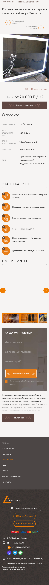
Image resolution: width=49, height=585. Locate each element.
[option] (24, 58)
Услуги (5, 471)
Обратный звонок (24, 516)
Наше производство (12, 477)
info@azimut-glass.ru (17, 538)
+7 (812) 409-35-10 (21, 547)
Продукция (7, 454)
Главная (6, 443)
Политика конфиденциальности (14, 567)
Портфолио (7, 460)
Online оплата (24, 523)
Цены (4, 465)
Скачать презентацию (26, 508)
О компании (8, 449)
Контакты (6, 482)
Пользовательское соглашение (13, 569)
